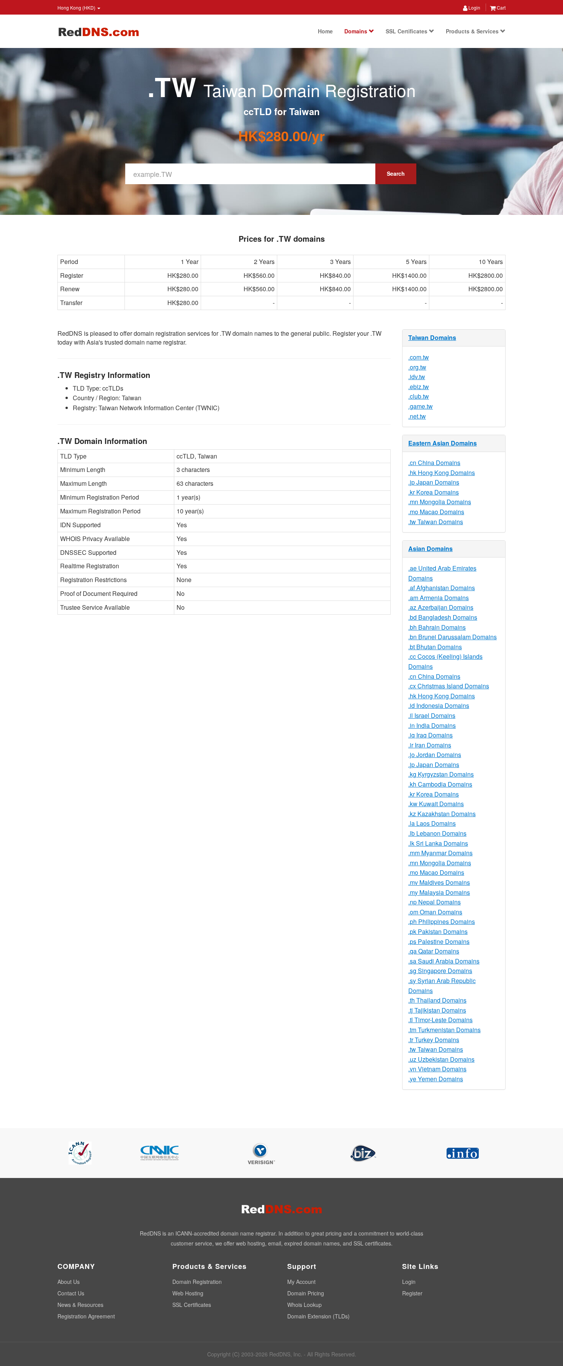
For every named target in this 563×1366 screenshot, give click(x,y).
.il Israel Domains (431, 715)
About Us (68, 1281)
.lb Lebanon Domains (437, 833)
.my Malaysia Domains (439, 892)
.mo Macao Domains (436, 511)
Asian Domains (430, 548)
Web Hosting (187, 1293)
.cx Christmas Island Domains (448, 685)
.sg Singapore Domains (440, 970)
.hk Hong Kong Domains (441, 472)
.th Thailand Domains (437, 1000)
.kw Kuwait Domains (436, 803)
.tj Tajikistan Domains (437, 1010)
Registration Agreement (86, 1316)
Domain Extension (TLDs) (318, 1316)
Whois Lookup (304, 1304)
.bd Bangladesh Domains (442, 617)
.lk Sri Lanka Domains (438, 843)
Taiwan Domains (432, 337)
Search (396, 173)
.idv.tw (416, 376)
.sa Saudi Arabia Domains (444, 961)
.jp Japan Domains (433, 482)
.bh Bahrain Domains (437, 627)
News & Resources (80, 1304)
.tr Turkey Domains (433, 1039)
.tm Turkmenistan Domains (444, 1029)
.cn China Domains (434, 462)
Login (473, 7)
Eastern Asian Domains (442, 443)
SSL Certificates (407, 31)
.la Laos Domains (432, 823)
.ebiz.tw (418, 386)
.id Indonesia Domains (438, 705)
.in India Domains (432, 725)
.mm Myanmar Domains (440, 852)
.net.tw (417, 416)
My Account (301, 1281)
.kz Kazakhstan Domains (442, 813)
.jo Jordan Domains (434, 754)
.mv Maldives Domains (439, 882)
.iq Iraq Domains (430, 735)
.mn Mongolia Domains (439, 501)
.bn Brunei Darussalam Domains (452, 636)
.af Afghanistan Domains (441, 587)
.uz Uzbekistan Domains (441, 1059)
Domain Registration (197, 1281)
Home (325, 31)
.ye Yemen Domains (435, 1078)
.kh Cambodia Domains (440, 784)
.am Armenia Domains (438, 597)
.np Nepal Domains (434, 901)
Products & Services (473, 31)
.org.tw (417, 367)
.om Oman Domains (435, 911)
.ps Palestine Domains (439, 941)
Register (412, 1293)
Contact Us (70, 1293)
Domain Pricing (305, 1293)
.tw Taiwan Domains (435, 521)
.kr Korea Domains (433, 492)
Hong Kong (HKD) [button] (77, 7)
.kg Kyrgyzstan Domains (441, 774)
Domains (356, 31)
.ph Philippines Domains (441, 921)
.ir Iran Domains (429, 745)
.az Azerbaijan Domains (440, 607)
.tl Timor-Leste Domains (440, 1019)
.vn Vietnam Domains (437, 1068)
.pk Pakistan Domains (438, 931)
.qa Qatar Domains (433, 951)
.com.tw (418, 357)
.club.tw (418, 396)
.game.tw (420, 406)
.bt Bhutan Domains (435, 646)
